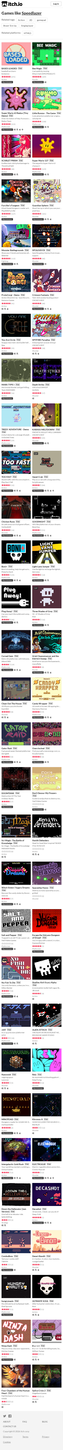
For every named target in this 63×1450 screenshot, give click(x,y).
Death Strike (38, 384)
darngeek (5, 753)
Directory (7, 1436)
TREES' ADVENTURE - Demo (15, 429)
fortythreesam (38, 482)
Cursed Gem (7, 656)
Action (21, 20)
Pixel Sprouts (7, 1306)
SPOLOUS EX (38, 250)
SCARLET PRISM (10, 160)
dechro (4, 616)
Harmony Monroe (39, 709)
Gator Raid (7, 748)
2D (30, 20)
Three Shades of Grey (42, 611)
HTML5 (27, 33)
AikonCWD (6, 661)
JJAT (4, 1029)
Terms (25, 1436)
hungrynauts (7, 1301)
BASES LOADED (9, 68)
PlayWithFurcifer (8, 211)
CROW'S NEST (38, 300)
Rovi (34, 1306)
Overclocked (38, 748)
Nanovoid (6, 1074)
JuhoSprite (36, 118)
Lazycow (5, 1080)
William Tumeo (38, 1351)
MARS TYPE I (8, 384)
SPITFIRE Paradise (41, 340)
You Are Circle (8, 340)
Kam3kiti (5, 709)
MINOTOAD (7, 1119)
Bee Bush (36, 1124)
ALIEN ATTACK (39, 1029)
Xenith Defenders (40, 840)
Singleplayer (27, 25)
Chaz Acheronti (38, 846)
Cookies (7, 1442)
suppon (35, 255)
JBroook (35, 990)
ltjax (3, 345)
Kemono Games (8, 300)
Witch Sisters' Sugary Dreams (16, 887)
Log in (56, 3)
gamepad (41, 20)
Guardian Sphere (40, 205)
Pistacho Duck (7, 572)
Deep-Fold (36, 1214)
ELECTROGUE (39, 1164)
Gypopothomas (38, 943)
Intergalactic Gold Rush (13, 1164)
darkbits (35, 390)
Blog (45, 1421)
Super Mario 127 (40, 160)
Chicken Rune (8, 521)
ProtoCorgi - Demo (11, 295)
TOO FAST (6, 477)
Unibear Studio (8, 798)
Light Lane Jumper (41, 566)
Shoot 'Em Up (10, 25)
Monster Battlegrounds (13, 250)
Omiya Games (7, 1169)
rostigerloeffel (38, 1261)
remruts (5, 896)
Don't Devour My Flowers (44, 793)
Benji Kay (36, 527)
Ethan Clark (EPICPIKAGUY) (43, 74)
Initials (4, 1398)
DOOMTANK (8, 793)
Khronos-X (37, 1119)
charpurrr (36, 166)
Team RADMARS (8, 390)
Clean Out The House (12, 703)
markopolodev (7, 1124)
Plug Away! (7, 611)
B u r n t (36, 1346)
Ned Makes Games (39, 801)
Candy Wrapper (39, 703)
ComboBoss (7, 1256)
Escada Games (38, 753)
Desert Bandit (38, 1256)
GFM (4, 1035)
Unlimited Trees (8, 437)
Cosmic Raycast (38, 1169)
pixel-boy (36, 211)
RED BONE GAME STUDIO (43, 1035)
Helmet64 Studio (8, 848)
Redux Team (6, 121)
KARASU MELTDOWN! (43, 429)
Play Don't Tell (7, 482)
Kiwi (34, 616)
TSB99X (5, 1261)
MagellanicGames (39, 1393)
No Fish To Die (8, 982)
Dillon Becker (7, 988)
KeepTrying (36, 1080)
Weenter (5, 255)
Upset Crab (37, 477)
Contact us (9, 1426)
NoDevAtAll (6, 527)
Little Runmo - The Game (44, 113)
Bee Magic (37, 68)
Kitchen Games (8, 1351)
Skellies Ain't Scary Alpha (44, 982)
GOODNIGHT (38, 521)
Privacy (45, 1436)
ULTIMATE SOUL (40, 1301)
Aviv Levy (36, 572)
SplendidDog (7, 1217)
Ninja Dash (7, 1346)
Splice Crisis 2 (39, 1390)
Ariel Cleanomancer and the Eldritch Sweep (45, 657)
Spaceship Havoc (40, 887)
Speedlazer (32, 13)
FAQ (24, 1421)
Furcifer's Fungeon (10, 205)
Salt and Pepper (9, 935)
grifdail (35, 893)
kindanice (5, 74)
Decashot (36, 1209)
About (6, 1421)
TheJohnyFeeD (8, 166)
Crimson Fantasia (40, 295)
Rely (34, 1074)
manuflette (36, 664)
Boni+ (4, 566)
